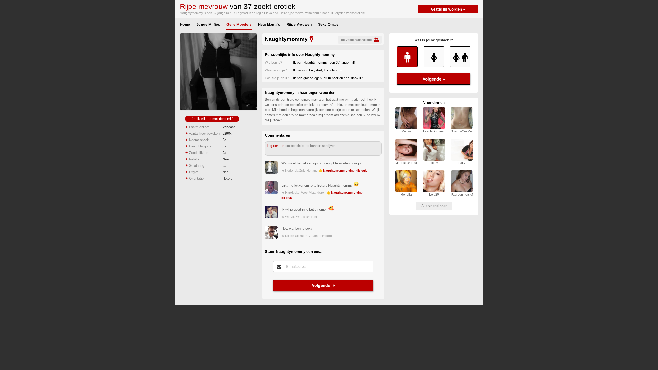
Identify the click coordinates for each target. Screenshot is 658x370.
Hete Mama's (269, 24)
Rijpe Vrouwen (299, 24)
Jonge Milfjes (208, 24)
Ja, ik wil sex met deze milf (212, 119)
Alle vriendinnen (434, 206)
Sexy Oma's (328, 24)
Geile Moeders (239, 24)
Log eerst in (275, 146)
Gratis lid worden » (448, 9)
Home (185, 24)
